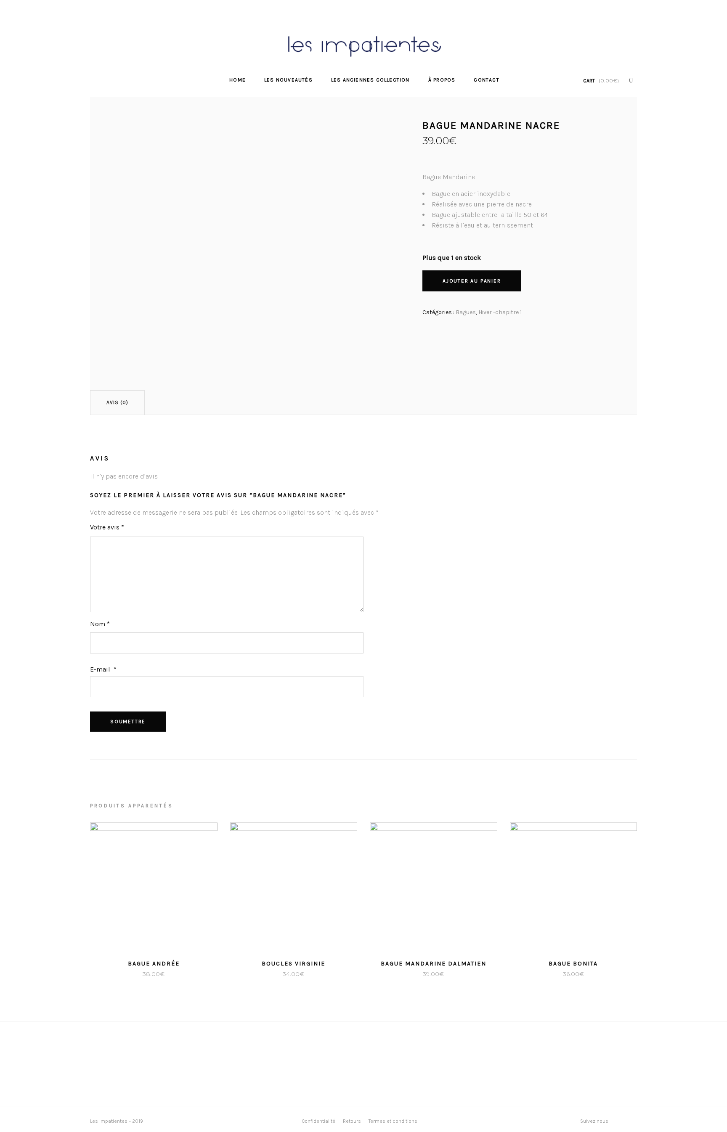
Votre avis (107, 527)
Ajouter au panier (472, 281)
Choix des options (122, 974)
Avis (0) (117, 402)
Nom (100, 624)
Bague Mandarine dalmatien (433, 963)
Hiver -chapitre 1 (500, 312)
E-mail (103, 669)
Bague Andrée (154, 963)
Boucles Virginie (293, 963)
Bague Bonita (573, 963)
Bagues (466, 312)
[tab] (117, 402)
